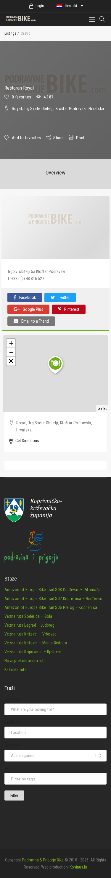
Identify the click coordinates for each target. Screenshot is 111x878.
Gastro (25, 33)
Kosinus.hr (78, 867)
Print (80, 137)
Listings (10, 33)
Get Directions (27, 440)
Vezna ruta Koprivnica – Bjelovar (32, 651)
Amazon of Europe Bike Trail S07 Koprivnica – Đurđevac (53, 598)
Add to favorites (26, 137)
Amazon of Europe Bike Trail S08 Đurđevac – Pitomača (52, 589)
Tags (8, 768)
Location (12, 722)
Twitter (64, 297)
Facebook (27, 297)
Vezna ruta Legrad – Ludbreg (29, 625)
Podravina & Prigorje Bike (43, 860)
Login (40, 6)
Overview (55, 172)
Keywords (13, 699)
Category (12, 745)
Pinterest (71, 309)
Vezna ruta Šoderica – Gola (28, 616)
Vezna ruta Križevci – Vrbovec (30, 634)
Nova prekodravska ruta (25, 660)
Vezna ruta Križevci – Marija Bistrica (35, 643)
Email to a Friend (35, 321)
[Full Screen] (11, 361)
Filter (14, 795)
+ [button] (11, 343)
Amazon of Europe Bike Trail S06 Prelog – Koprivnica (50, 607)
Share (58, 137)
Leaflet (102, 408)
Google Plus (33, 309)
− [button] (11, 352)
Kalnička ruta (15, 669)
